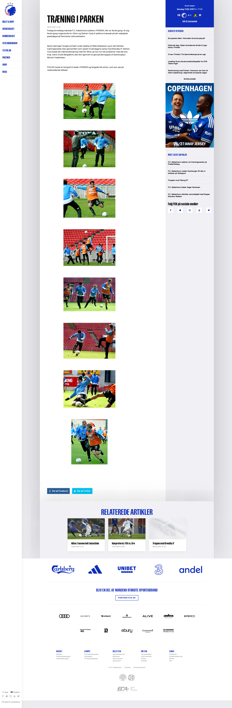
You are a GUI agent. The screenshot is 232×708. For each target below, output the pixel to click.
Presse (143, 659)
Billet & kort (8, 21)
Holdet (59, 651)
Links (171, 651)
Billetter (117, 651)
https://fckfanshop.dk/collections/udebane (188, 84)
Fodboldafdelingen (63, 656)
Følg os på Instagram (10, 696)
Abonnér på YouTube (14, 696)
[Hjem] (10, 10)
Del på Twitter (84, 491)
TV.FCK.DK (6, 50)
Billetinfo (116, 656)
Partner (6, 57)
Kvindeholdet (8, 36)
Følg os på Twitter (18, 696)
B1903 (171, 659)
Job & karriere (146, 656)
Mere (4, 71)
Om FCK (144, 651)
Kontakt (144, 661)
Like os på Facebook (2, 696)
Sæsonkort (117, 661)
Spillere (59, 654)
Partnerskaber (146, 654)
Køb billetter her (119, 654)
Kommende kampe (91, 654)
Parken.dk (173, 654)
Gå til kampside (189, 21)
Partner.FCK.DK (127, 598)
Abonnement (118, 659)
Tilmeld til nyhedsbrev (11, 702)
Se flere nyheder (190, 79)
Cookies (127, 667)
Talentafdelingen (62, 659)
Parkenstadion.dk (175, 656)
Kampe (87, 651)
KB (170, 661)
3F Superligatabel (91, 659)
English (16, 692)
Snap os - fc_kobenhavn (6, 696)
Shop (4, 64)
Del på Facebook (60, 491)
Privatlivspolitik (139, 667)
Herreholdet (8, 28)
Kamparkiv (88, 656)
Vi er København (9, 43)
